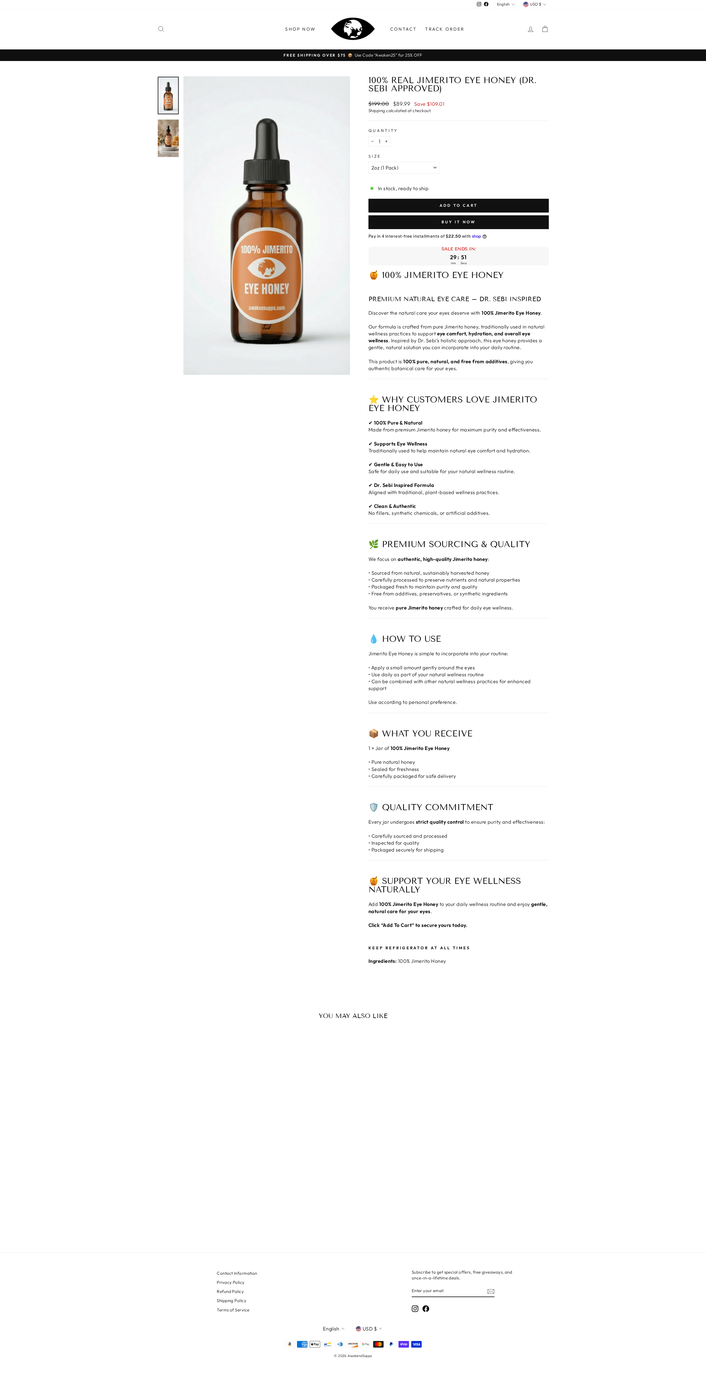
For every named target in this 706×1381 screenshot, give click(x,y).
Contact (403, 29)
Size (374, 156)
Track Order (444, 29)
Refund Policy (230, 1291)
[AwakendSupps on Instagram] (415, 1308)
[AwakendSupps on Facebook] (425, 1308)
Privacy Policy (230, 1282)
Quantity (383, 130)
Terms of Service (233, 1310)
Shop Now (300, 29)
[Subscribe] (490, 1291)
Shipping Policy (231, 1300)
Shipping (376, 110)
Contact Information (237, 1273)
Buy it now (459, 221)
